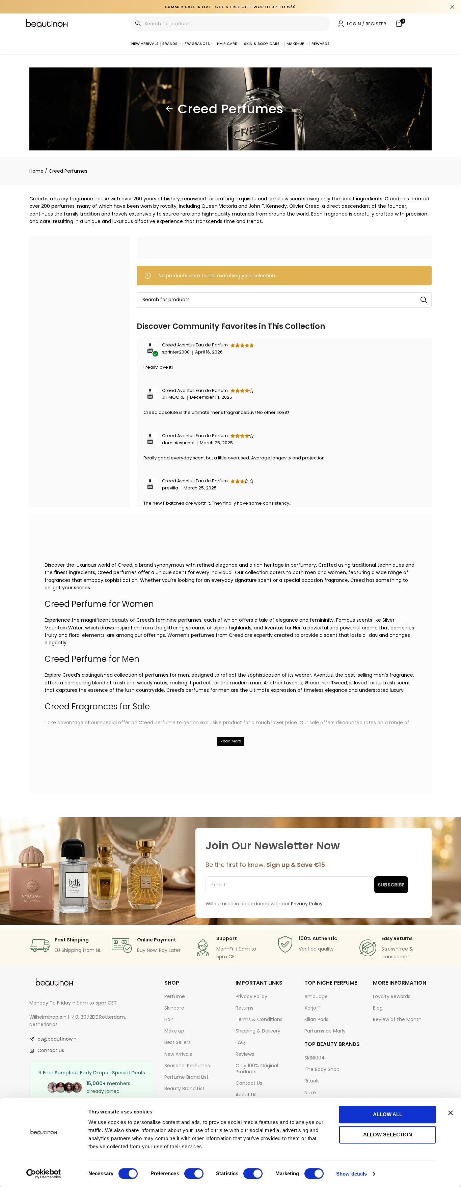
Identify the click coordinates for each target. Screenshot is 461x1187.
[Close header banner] (452, 6)
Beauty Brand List (184, 1088)
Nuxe (310, 1092)
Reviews (245, 1054)
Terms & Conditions (259, 1019)
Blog (378, 1008)
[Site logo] (47, 23)
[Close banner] (450, 1113)
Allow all (387, 1114)
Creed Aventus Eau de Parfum (195, 345)
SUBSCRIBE (391, 884)
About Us (246, 1094)
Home (36, 171)
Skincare (174, 1008)
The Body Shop (322, 1069)
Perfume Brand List (186, 1077)
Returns (244, 1008)
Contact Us (249, 1083)
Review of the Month (397, 1019)
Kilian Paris (316, 1019)
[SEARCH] (424, 300)
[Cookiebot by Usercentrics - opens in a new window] (43, 1174)
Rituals (312, 1080)
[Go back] (169, 109)
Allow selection (387, 1134)
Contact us (50, 1050)
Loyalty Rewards (391, 996)
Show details (351, 1174)
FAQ (240, 1042)
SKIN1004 (314, 1057)
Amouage (316, 996)
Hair (168, 1019)
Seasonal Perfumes (187, 1065)
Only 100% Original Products (257, 1068)
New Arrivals (178, 1054)
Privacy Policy (251, 996)
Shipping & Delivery (258, 1030)
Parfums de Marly (325, 1030)
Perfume (174, 996)
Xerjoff (312, 1008)
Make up (174, 1030)
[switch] (194, 1173)
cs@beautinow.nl (57, 1039)
